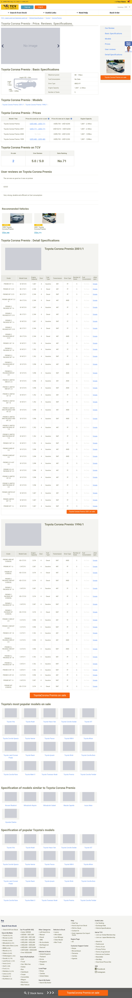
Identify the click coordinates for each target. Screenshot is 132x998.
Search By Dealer (45, 982)
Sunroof (42, 947)
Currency (120, 7)
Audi (6, 966)
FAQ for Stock (76, 928)
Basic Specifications (113, 33)
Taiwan (42, 964)
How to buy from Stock (79, 925)
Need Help (83, 13)
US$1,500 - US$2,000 (28, 940)
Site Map (99, 959)
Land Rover (9, 961)
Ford (6, 968)
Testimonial (100, 944)
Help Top (75, 923)
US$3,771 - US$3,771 (37, 129)
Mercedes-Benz (10, 945)
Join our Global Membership (105, 935)
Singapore (43, 962)
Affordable (58, 934)
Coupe (23, 974)
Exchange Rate (101, 925)
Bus (22, 969)
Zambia (42, 973)
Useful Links (50, 13)
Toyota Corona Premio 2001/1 (13, 105)
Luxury (56, 932)
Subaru (7, 953)
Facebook (101, 969)
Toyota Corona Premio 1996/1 (36, 105)
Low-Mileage (58, 937)
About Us (99, 941)
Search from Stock (18, 13)
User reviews (110, 49)
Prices (107, 44)
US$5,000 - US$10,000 (28, 947)
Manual (42, 934)
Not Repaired (44, 945)
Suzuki (7, 958)
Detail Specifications (113, 54)
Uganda (74, 958)
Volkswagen (9, 956)
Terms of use (100, 946)
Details (95, 284)
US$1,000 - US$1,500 (28, 937)
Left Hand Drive (45, 932)
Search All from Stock (10, 930)
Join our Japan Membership (105, 937)
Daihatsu (8, 971)
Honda (7, 940)
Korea (42, 959)
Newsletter (99, 957)
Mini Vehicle (25, 985)
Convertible (25, 977)
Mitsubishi (8, 943)
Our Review (109, 28)
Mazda (7, 951)
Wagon (23, 979)
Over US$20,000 (26, 952)
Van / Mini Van (26, 964)
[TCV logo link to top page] (10, 7)
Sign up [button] (27, 7)
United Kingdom (45, 954)
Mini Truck (57, 942)
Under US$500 (26, 932)
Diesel (42, 937)
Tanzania (75, 953)
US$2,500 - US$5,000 (28, 945)
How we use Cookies (103, 954)
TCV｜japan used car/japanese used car (14, 18)
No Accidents (44, 942)
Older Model (58, 940)
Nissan (8, 938)
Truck (23, 962)
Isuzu (7, 963)
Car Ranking (100, 923)
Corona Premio (57, 18)
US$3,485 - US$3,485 (37, 139)
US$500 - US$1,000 (27, 934)
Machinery (24, 982)
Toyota (47, 18)
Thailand (43, 956)
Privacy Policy (100, 949)
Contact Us (75, 931)
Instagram (101, 972)
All (73, 941)
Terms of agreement (103, 952)
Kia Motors (7, 979)
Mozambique (76, 951)
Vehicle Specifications (36, 18)
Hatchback (24, 972)
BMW (7, 948)
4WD (41, 940)
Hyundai (7, 976)
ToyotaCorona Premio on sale (50, 695)
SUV (22, 959)
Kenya (42, 971)
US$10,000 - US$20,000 (29, 950)
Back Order (115, 13)
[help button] (48, 119)
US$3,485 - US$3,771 (37, 124)
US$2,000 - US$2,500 (28, 942)
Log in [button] (40, 7)
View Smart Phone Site (103, 962)
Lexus (7, 974)
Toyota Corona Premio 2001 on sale (82, 512)
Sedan (23, 967)
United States (44, 976)
